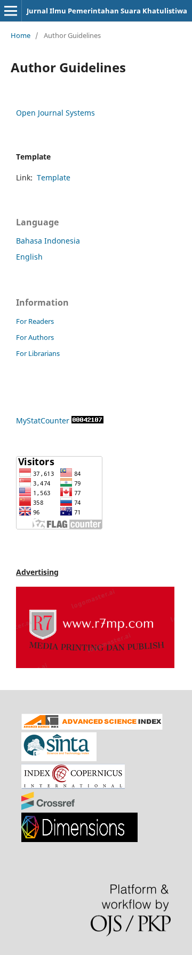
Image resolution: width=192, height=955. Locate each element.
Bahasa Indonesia (48, 241)
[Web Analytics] (87, 420)
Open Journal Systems (55, 113)
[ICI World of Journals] (73, 786)
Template (53, 177)
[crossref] (48, 807)
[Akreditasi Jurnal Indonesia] (59, 758)
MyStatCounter (42, 420)
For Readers (35, 321)
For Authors (35, 337)
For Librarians (38, 353)
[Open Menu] (10, 10)
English (29, 257)
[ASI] (92, 727)
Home (20, 35)
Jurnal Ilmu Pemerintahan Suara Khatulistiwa (107, 11)
